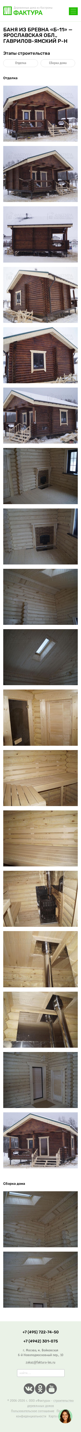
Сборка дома (58, 63)
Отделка (20, 63)
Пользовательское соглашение (32, 1411)
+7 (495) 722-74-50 (40, 1332)
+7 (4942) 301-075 (40, 1341)
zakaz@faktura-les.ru (40, 1362)
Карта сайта (57, 1416)
